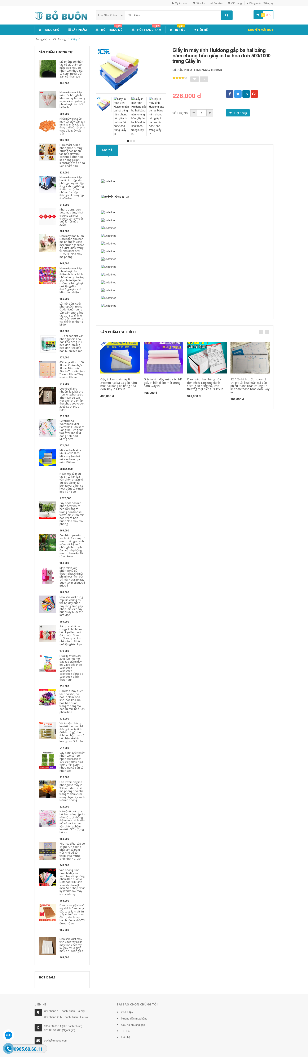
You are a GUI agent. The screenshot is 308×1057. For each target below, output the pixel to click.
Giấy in (75, 39)
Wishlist (201, 3)
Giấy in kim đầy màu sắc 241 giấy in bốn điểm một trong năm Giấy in (163, 382)
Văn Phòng (59, 39)
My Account (181, 3)
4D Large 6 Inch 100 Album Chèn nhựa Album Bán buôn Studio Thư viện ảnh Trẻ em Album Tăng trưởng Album (72, 369)
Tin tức (178, 29)
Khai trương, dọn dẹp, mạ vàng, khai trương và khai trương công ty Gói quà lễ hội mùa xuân (71, 217)
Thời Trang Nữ (110, 29)
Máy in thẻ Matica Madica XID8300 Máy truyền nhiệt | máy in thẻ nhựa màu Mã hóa (71, 456)
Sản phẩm (79, 30)
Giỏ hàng (236, 3)
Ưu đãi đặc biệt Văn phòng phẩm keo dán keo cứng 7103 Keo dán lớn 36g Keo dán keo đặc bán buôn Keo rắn (72, 343)
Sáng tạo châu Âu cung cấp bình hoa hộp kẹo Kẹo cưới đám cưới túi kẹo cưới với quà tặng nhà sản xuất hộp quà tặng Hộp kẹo (71, 635)
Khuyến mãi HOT (260, 30)
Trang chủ (51, 30)
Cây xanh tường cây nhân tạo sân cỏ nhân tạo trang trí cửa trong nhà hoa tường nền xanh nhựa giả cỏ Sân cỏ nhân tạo (72, 762)
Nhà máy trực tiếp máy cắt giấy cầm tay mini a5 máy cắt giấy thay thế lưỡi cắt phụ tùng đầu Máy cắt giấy (72, 126)
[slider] (179, 77)
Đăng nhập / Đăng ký (261, 3)
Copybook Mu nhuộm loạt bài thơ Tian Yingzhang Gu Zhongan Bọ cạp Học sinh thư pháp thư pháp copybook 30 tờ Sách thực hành (72, 399)
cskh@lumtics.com (55, 1040)
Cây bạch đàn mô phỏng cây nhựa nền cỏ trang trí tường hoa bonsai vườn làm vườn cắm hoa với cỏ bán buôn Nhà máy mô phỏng (72, 513)
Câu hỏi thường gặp (133, 1025)
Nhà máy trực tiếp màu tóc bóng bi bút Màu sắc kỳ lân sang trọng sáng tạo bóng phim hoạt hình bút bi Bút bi (72, 99)
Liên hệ (202, 30)
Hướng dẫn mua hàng (134, 1018)
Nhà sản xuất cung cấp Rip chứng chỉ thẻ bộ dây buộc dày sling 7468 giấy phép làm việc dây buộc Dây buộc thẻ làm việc (71, 606)
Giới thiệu (127, 1012)
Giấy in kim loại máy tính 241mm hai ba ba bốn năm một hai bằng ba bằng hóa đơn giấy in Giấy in (118, 384)
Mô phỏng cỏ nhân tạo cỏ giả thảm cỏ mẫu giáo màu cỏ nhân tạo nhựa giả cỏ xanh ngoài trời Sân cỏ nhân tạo (71, 69)
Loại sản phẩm (108, 15)
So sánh (218, 3)
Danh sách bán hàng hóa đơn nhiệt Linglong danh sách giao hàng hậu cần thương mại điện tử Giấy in (205, 384)
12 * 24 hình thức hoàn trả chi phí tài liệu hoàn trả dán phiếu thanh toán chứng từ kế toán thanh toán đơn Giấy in (249, 385)
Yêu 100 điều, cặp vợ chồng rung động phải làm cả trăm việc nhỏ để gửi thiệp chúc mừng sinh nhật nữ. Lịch (72, 851)
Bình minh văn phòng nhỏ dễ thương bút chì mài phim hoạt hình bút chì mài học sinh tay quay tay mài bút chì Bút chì (72, 577)
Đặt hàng (240, 113)
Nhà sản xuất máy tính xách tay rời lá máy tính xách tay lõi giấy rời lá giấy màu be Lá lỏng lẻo (71, 945)
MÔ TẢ (107, 150)
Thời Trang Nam (148, 29)
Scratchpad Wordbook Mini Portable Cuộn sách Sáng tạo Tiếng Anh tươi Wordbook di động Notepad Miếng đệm (72, 430)
